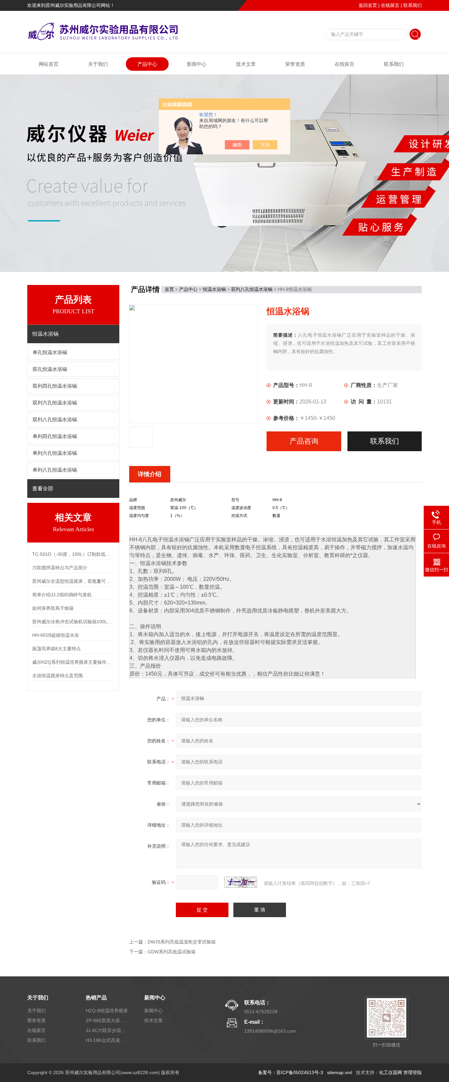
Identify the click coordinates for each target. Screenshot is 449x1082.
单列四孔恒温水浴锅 (55, 436)
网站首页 (49, 64)
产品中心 (147, 64)
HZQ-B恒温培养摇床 (107, 1010)
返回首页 (368, 5)
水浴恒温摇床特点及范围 (57, 675)
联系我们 (412, 5)
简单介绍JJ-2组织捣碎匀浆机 (62, 594)
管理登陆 (412, 1072)
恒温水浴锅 (214, 289)
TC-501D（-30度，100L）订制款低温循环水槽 (73, 554)
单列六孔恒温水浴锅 (55, 453)
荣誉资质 (295, 64)
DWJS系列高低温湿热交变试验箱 (182, 941)
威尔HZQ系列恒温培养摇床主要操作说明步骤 (73, 662)
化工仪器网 (390, 1072)
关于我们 (98, 64)
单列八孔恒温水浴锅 (55, 470)
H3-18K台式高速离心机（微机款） (107, 1040)
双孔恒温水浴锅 (50, 369)
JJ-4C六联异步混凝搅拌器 (107, 1030)
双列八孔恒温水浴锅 (55, 419)
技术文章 (246, 64)
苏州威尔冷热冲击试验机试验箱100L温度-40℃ (73, 621)
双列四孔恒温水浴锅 (55, 386)
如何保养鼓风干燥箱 (53, 608)
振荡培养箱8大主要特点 (56, 648)
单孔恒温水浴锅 (50, 352)
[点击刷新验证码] (240, 882)
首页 (169, 289)
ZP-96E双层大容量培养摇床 (107, 1020)
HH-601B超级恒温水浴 (55, 635)
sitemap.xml (339, 1072)
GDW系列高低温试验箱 (172, 951)
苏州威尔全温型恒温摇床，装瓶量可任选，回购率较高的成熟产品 (73, 581)
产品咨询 (304, 441)
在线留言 (390, 5)
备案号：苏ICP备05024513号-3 (290, 1072)
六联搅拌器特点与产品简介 (59, 567)
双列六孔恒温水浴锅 (55, 402)
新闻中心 (196, 64)
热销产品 (96, 997)
